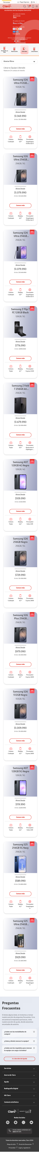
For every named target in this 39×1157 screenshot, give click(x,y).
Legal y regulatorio (24, 1148)
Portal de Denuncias (25, 1144)
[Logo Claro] (7, 5)
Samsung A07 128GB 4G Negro (20, 464)
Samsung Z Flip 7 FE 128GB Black (20, 311)
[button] (29, 6)
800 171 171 (17, 1132)
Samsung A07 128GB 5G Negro (20, 770)
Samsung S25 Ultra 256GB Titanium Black (20, 923)
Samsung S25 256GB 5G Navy (20, 846)
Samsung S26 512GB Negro (20, 693)
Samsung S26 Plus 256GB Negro (20, 617)
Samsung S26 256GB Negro (20, 540)
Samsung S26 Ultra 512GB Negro (20, 82)
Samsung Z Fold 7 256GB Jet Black (20, 388)
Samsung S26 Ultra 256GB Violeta (20, 235)
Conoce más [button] (20, 129)
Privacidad (12, 1148)
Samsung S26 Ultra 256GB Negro (20, 158)
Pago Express (24, 2)
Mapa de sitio (11, 1144)
